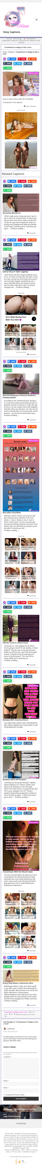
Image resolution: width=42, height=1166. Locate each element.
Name (6, 1081)
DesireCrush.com (30, 38)
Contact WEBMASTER (11, 1150)
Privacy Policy (19, 1095)
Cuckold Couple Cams (21, 169)
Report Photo (33, 73)
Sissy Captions (11, 31)
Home (5, 52)
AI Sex (38, 40)
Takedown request (29, 1152)
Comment (7, 1057)
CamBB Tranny (6, 40)
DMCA (28, 1150)
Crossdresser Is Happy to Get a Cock (15, 1012)
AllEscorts (32, 40)
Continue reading (18, 228)
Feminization (31, 1014)
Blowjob (11, 52)
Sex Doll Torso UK (24, 40)
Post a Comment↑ (31, 106)
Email (6, 1088)
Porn (5, 1016)
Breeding (23, 1014)
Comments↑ (32, 233)
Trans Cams (16, 38)
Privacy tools (16, 1152)
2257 (23, 1150)
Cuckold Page (21, 1123)
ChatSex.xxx (14, 40)
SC (11, 1014)
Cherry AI (21, 42)
